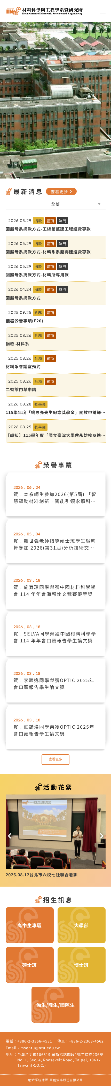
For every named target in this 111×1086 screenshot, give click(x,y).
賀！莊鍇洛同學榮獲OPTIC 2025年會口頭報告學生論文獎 (53, 730)
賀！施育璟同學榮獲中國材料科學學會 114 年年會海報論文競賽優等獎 (54, 590)
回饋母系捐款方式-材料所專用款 (37, 274)
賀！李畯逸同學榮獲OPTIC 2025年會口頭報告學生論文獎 (53, 683)
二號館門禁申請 (21, 389)
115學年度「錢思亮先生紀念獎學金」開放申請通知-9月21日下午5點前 (53, 412)
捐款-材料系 (17, 343)
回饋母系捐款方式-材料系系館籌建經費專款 (48, 252)
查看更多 (62, 191)
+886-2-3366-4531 (34, 1041)
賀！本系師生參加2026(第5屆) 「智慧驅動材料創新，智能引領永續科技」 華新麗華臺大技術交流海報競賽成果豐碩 (55, 498)
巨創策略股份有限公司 (66, 1080)
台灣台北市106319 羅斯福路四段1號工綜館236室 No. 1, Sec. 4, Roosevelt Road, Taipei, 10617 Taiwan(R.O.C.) (60, 1060)
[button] (10, 836)
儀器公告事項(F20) (24, 320)
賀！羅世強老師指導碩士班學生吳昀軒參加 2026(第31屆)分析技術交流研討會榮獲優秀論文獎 (54, 544)
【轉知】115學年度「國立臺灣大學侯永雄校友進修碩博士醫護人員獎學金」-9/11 (56, 435)
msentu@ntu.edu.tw (40, 1047)
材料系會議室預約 (23, 366)
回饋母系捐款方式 (23, 298)
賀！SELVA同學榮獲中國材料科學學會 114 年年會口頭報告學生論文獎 (54, 637)
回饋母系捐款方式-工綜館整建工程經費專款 (48, 229)
